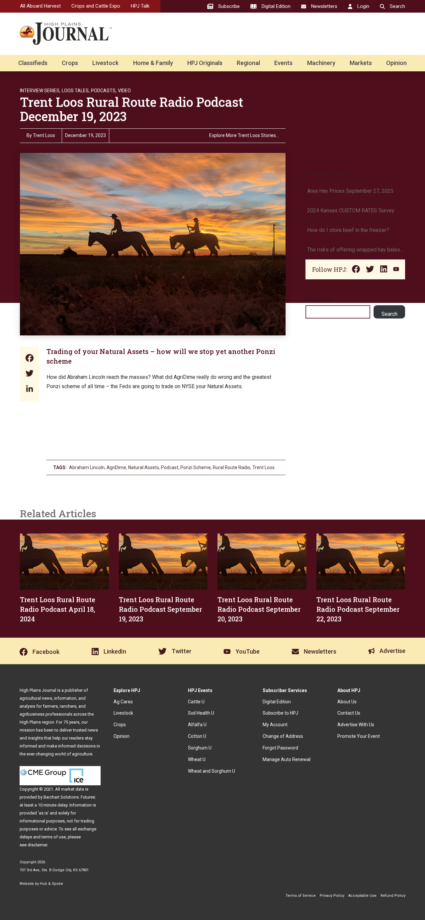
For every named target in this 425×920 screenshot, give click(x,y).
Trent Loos (44, 135)
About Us (347, 701)
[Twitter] (29, 374)
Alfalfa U (197, 724)
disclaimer (37, 844)
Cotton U (197, 736)
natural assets (143, 467)
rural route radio (231, 467)
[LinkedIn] (29, 389)
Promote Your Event (358, 736)
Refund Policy (393, 895)
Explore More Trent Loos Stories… (244, 135)
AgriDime (116, 467)
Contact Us (348, 713)
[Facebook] (29, 359)
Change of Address (283, 736)
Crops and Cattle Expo (95, 6)
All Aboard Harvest (40, 6)
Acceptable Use (362, 895)
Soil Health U (201, 713)
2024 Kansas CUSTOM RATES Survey (350, 210)
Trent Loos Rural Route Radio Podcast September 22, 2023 (357, 609)
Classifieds (32, 62)
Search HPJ (318, 300)
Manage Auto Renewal (286, 759)
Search (389, 314)
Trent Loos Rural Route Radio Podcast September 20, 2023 (258, 609)
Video (124, 90)
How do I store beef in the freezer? (348, 230)
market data (72, 789)
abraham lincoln (87, 467)
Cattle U (196, 701)
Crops (70, 62)
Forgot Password (280, 747)
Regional (248, 62)
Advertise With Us (355, 724)
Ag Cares (123, 701)
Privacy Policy (332, 895)
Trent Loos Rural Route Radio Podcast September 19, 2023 (160, 609)
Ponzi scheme (195, 467)
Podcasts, (104, 90)
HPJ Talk (140, 6)
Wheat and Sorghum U (211, 771)
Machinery (321, 62)
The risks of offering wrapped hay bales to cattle (355, 250)
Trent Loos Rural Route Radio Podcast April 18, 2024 (57, 609)
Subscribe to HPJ (280, 713)
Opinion (396, 62)
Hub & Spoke (51, 884)
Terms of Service (301, 895)
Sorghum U (200, 747)
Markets (361, 62)
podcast (169, 467)
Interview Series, (40, 90)
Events (283, 62)
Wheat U (197, 759)
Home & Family (153, 62)
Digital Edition (277, 701)
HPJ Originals (204, 62)
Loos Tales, (76, 90)
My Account (275, 724)
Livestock (105, 62)
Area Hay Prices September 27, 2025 (350, 191)
